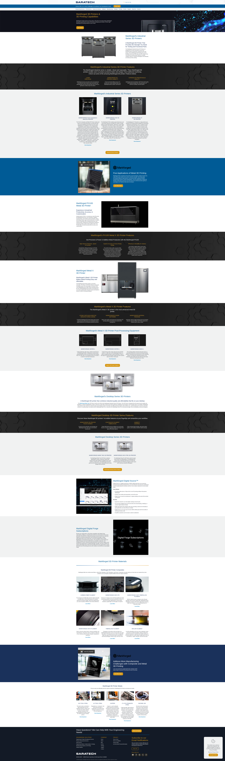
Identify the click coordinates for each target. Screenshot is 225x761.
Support (102, 747)
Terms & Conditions (117, 740)
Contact (102, 748)
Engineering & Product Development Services (85, 739)
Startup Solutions (79, 747)
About (102, 740)
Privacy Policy (116, 742)
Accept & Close (213, 754)
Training (102, 745)
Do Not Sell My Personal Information (120, 744)
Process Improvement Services (82, 740)
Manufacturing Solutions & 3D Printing (83, 745)
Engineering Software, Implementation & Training (85, 744)
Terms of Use (115, 739)
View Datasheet (87, 145)
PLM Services (79, 742)
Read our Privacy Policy (213, 752)
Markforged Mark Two (84, 403)
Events (102, 744)
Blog (102, 742)
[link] (88, 106)
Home (102, 739)
